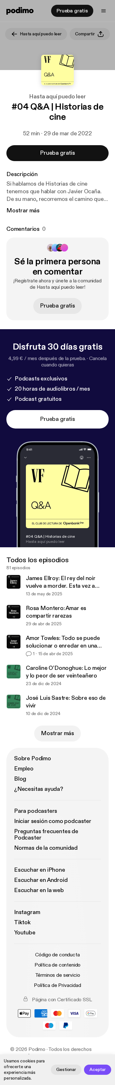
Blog (20, 779)
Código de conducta (57, 955)
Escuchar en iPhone (39, 870)
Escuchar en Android (41, 880)
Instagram (27, 912)
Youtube (24, 932)
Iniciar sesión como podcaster (52, 821)
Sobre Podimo (32, 758)
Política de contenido (57, 965)
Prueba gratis (72, 11)
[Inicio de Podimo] (20, 10)
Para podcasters (35, 811)
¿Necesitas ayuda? (38, 789)
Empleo (24, 768)
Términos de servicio (57, 975)
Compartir (85, 34)
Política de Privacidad (57, 985)
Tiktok (22, 922)
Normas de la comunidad (46, 848)
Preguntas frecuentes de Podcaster (46, 834)
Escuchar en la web (39, 890)
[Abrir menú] (103, 11)
